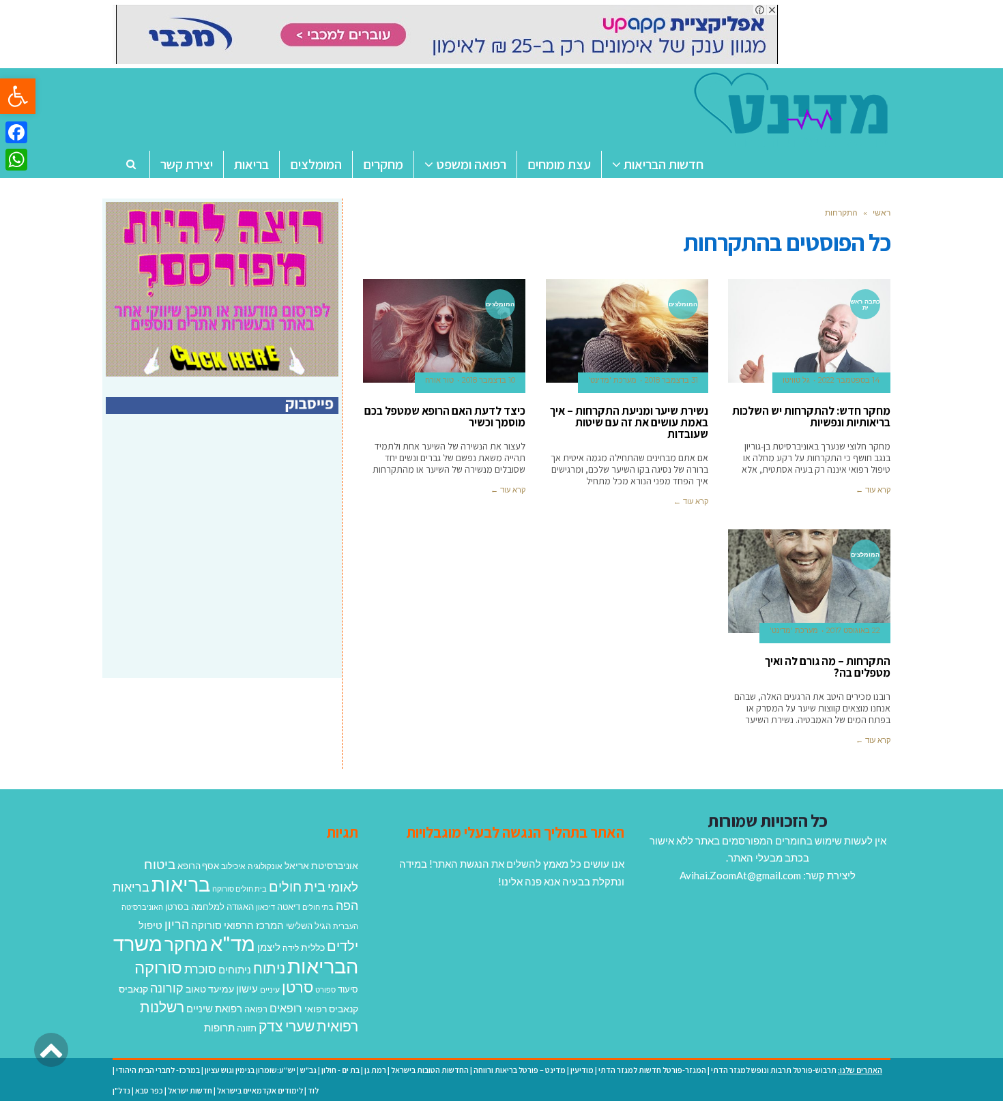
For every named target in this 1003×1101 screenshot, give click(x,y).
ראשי (881, 212)
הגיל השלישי (308, 925)
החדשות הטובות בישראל (430, 1070)
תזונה (247, 1028)
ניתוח (269, 968)
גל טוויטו (796, 380)
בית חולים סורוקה (239, 888)
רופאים (286, 1007)
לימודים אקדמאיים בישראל (260, 1090)
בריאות (180, 884)
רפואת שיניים (214, 1008)
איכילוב (233, 866)
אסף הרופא (198, 866)
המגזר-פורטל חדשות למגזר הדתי (652, 1070)
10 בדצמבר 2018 (488, 380)
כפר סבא (149, 1090)
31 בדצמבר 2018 (671, 380)
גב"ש (308, 1070)
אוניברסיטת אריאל (321, 865)
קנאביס (133, 989)
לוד (313, 1090)
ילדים (342, 945)
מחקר (186, 944)
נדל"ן (121, 1090)
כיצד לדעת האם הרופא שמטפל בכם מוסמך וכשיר (444, 416)
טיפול (150, 925)
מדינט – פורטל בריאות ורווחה (520, 1070)
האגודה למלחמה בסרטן (209, 906)
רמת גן (375, 1070)
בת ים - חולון (340, 1070)
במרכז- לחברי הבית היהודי (158, 1070)
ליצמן (268, 947)
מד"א (232, 943)
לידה (290, 947)
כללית (313, 947)
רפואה (255, 1009)
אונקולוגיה (265, 866)
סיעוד (348, 989)
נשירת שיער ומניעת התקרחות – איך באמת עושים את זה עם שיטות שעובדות (629, 422)
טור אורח (439, 380)
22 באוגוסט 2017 (853, 630)
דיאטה (288, 907)
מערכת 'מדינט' (612, 380)
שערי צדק (287, 1026)
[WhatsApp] (16, 159)
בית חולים (297, 886)
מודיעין (582, 1070)
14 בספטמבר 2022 (849, 380)
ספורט (325, 989)
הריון (176, 925)
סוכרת (200, 969)
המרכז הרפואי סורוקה (237, 925)
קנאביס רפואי (331, 1008)
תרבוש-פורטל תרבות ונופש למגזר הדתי (774, 1070)
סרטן (297, 987)
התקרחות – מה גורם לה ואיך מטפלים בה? (827, 667)
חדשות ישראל (190, 1090)
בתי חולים (318, 906)
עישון (247, 988)
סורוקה (158, 967)
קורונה (167, 987)
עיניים (270, 989)
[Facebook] (16, 132)
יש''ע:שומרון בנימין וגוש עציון (250, 1070)
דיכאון (265, 906)
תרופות (219, 1027)
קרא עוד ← (873, 490)
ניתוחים (234, 969)
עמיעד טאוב (210, 989)
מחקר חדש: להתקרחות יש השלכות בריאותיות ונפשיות (811, 416)
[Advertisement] (223, 560)
